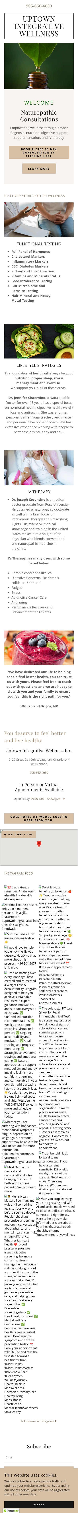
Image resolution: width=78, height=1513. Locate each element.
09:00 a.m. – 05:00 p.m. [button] (46, 799)
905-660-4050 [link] (39, 6)
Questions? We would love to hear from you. (39, 818)
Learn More (39, 168)
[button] (63, 799)
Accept (38, 1504)
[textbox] (39, 1457)
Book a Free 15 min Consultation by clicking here (39, 152)
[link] (39, 26)
